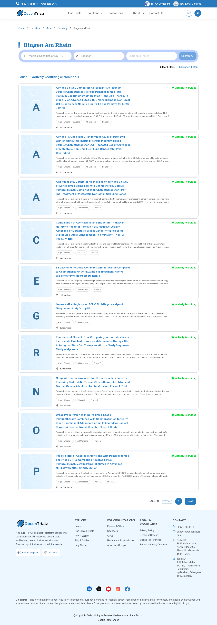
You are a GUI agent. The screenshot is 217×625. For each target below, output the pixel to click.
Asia (49, 28)
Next (190, 501)
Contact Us (156, 13)
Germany (62, 28)
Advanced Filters (189, 67)
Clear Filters (167, 67)
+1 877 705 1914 (185, 527)
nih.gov (185, 603)
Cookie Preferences (108, 620)
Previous (167, 501)
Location (36, 28)
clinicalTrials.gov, (95, 603)
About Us (138, 13)
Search (185, 56)
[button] (151, 56)
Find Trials (74, 13)
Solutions (93, 13)
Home (21, 28)
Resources (116, 13)
